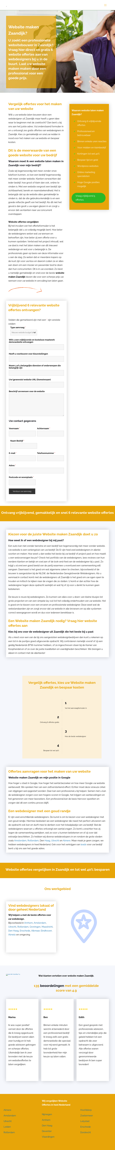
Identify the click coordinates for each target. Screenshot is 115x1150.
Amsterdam (20, 840)
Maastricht (47, 926)
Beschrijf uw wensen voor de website (27, 391)
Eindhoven (46, 930)
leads (84, 844)
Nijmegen (47, 1114)
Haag (47, 840)
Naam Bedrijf (17, 441)
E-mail (12, 453)
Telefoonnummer (46, 453)
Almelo (12, 934)
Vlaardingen (48, 1136)
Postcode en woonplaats (21, 477)
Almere (67, 840)
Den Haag (13, 930)
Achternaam (43, 428)
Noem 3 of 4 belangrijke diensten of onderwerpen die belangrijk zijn (35, 366)
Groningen (35, 926)
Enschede (25, 930)
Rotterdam (33, 840)
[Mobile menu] (105, 5)
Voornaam (14, 428)
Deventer (47, 1131)
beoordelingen (52, 986)
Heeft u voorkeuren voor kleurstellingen (28, 354)
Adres (12, 465)
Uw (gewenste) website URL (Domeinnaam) (30, 380)
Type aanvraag (17, 327)
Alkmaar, (36, 930)
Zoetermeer (86, 1115)
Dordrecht (85, 1132)
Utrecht (55, 840)
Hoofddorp (86, 1110)
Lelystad (84, 1121)
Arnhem (28, 923)
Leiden (7, 1126)
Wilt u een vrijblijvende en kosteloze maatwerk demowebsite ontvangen (32, 341)
